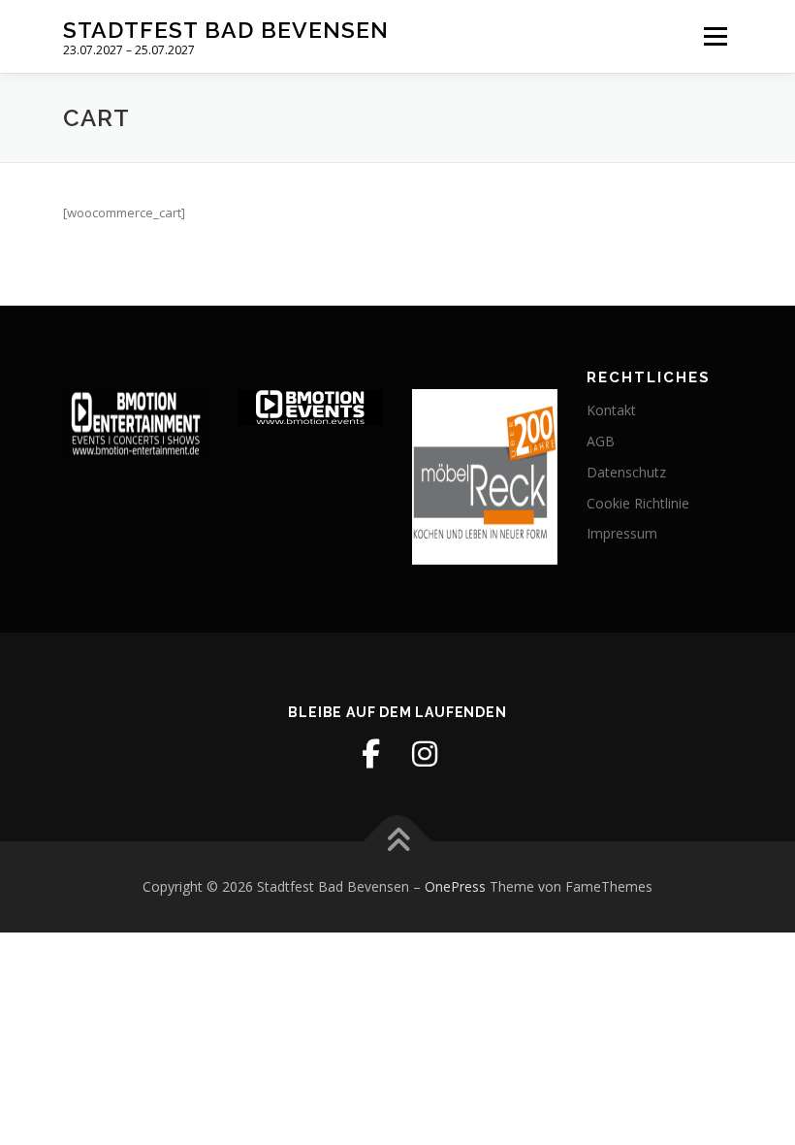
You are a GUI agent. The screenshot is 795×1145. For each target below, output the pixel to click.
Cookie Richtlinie (638, 503)
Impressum (622, 533)
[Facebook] (370, 754)
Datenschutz (626, 472)
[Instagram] (424, 754)
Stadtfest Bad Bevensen (226, 29)
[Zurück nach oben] (398, 841)
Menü (715, 36)
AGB (601, 441)
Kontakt (611, 410)
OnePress (455, 886)
